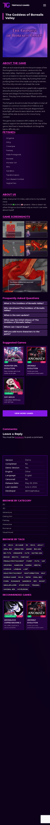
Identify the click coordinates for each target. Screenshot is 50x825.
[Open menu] (44, 5)
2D (4, 504)
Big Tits (7, 553)
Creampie (17, 553)
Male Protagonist (12, 573)
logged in (19, 437)
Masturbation (31, 573)
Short (42, 581)
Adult (40, 545)
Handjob (18, 565)
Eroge (6, 557)
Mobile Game (9, 577)
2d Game (19, 545)
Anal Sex (7, 549)
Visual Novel (8, 532)
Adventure (7, 512)
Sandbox (26, 581)
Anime (29, 549)
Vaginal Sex (9, 589)
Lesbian (17, 569)
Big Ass (37, 549)
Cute (27, 553)
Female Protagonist (13, 561)
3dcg (32, 545)
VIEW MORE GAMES (24, 413)
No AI (20, 577)
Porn (6, 581)
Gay (43, 561)
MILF (43, 573)
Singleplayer (10, 585)
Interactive (7, 524)
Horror (7, 569)
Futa (37, 561)
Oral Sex (37, 577)
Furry (29, 561)
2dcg (10, 545)
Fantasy (6, 520)
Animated (19, 549)
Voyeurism (22, 589)
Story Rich (24, 585)
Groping (7, 565)
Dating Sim (7, 516)
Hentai (37, 565)
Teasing (35, 585)
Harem (28, 565)
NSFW (28, 577)
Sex (35, 581)
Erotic (15, 557)
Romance (7, 528)
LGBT (25, 569)
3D (4, 508)
